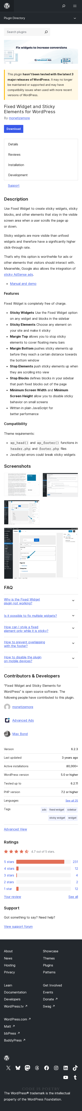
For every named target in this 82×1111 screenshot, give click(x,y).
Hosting (9, 965)
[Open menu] (75, 6)
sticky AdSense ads (18, 274)
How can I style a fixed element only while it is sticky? (26, 629)
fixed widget (57, 809)
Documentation (15, 992)
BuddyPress (15, 1040)
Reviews (14, 155)
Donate (50, 999)
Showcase (50, 951)
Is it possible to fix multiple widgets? (30, 616)
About (8, 951)
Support (14, 185)
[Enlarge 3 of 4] (34, 505)
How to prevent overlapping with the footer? (24, 644)
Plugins (48, 965)
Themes (49, 958)
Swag (49, 1006)
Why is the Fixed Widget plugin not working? (22, 601)
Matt (9, 1026)
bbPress (12, 1033)
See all (73, 897)
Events (48, 992)
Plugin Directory (14, 18)
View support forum (18, 926)
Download (14, 128)
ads (44, 809)
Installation (16, 165)
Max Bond (20, 734)
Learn (8, 985)
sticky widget (57, 817)
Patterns (49, 972)
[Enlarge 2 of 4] (73, 478)
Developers (12, 999)
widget (72, 817)
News (8, 958)
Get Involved (52, 985)
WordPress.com (17, 1019)
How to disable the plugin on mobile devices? (22, 659)
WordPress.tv (16, 1006)
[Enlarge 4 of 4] (73, 533)
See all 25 (71, 800)
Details (13, 144)
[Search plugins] (46, 32)
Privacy (9, 972)
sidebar (71, 809)
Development (18, 175)
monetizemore (19, 118)
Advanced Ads (23, 720)
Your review (12, 897)
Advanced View (15, 829)
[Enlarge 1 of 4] (34, 478)
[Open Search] (63, 6)
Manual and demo (23, 284)
